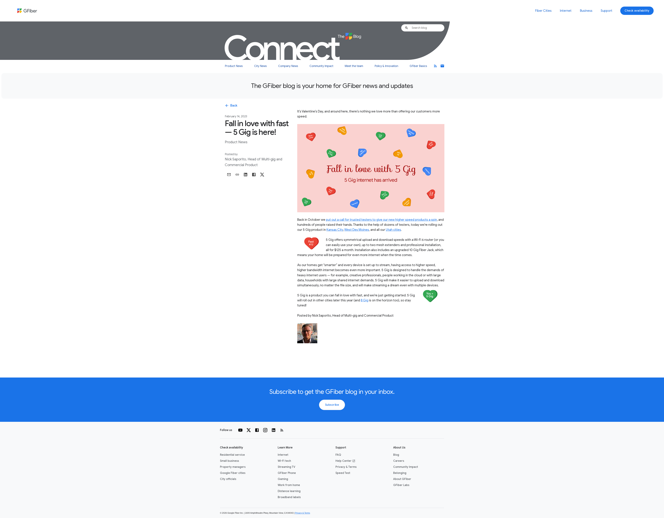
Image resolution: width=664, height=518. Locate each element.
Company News (288, 66)
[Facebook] (257, 430)
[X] (249, 430)
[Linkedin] (273, 430)
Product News (234, 66)
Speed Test (342, 473)
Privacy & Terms (346, 467)
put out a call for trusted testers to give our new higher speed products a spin (381, 220)
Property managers (233, 467)
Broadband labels (289, 497)
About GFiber (402, 479)
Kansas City (334, 230)
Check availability (637, 10)
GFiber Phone (287, 473)
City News (260, 66)
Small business (229, 461)
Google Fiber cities (232, 473)
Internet (565, 11)
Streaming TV (286, 467)
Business (586, 11)
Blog (396, 455)
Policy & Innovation (386, 66)
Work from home (289, 485)
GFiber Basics (418, 66)
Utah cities (393, 230)
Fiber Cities (543, 11)
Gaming (283, 479)
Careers (398, 461)
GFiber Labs (401, 485)
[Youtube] (240, 430)
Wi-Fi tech (284, 461)
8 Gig (364, 300)
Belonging (399, 473)
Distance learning (289, 491)
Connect (282, 48)
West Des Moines (356, 230)
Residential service (232, 455)
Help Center (345, 461)
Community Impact (321, 66)
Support (606, 11)
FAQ (338, 455)
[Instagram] (265, 430)
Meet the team (354, 66)
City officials (228, 479)
